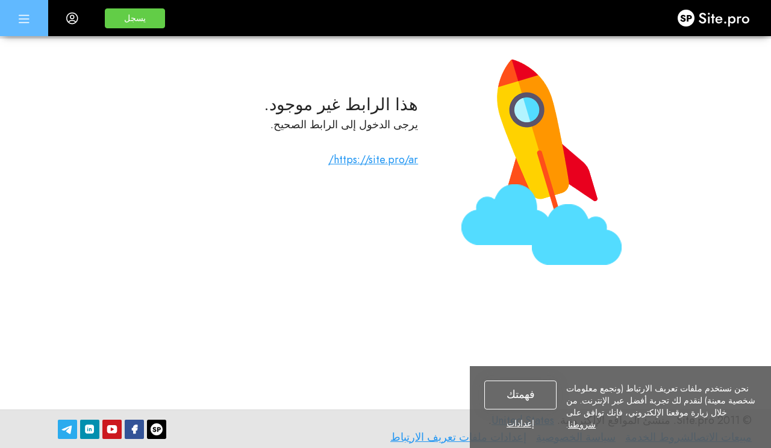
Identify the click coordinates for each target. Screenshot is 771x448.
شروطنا (582, 424)
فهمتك (521, 394)
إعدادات (520, 423)
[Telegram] (67, 429)
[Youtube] (112, 429)
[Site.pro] (156, 429)
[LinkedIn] (89, 429)
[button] (135, 18)
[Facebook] (134, 429)
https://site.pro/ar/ (373, 159)
